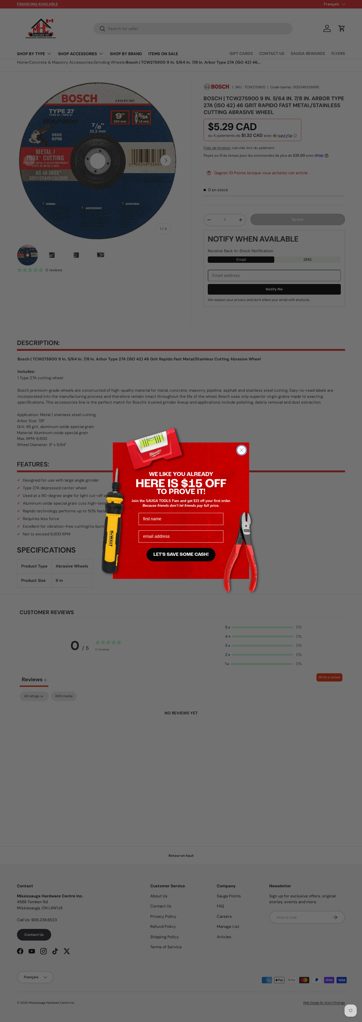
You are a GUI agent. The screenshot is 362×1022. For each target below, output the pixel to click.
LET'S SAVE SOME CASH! (181, 554)
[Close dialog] (241, 450)
